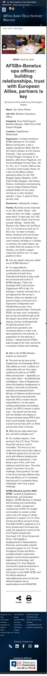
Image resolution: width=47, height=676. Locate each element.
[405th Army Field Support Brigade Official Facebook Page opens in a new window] (23, 647)
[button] (22, 4)
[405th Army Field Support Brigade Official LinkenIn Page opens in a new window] (17, 647)
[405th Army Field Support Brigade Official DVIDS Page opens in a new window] (10, 646)
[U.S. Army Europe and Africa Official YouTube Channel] (36, 647)
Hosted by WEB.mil (23, 658)
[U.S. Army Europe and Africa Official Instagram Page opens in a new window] (30, 647)
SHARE (19, 602)
